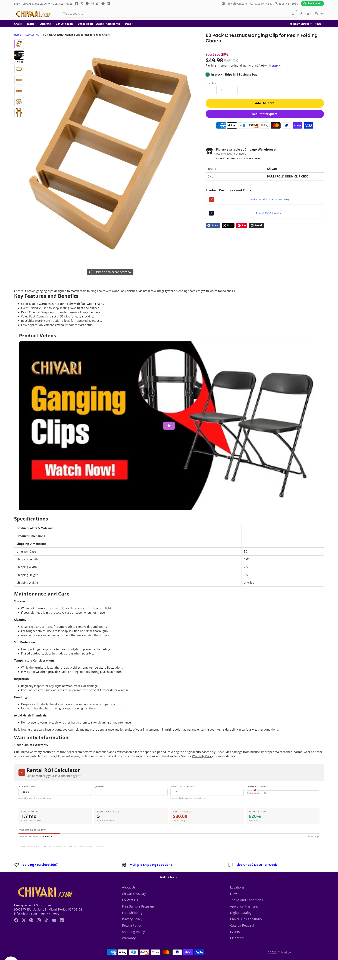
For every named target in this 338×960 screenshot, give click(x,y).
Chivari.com (290, 952)
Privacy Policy (132, 919)
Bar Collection (64, 23)
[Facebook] (76, 3)
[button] (11, 949)
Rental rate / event (182, 786)
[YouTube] (103, 3)
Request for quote (264, 114)
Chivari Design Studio (246, 919)
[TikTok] (97, 3)
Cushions (45, 23)
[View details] (44, 892)
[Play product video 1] (169, 425)
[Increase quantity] (232, 90)
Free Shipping (132, 913)
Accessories (113, 23)
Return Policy (132, 925)
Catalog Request (242, 925)
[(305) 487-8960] (286, 4)
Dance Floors (85, 23)
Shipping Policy (133, 932)
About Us (129, 887)
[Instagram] (92, 3)
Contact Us (130, 900)
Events (235, 932)
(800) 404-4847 (263, 3)
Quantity (211, 83)
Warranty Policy (202, 756)
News (317, 23)
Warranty (129, 938)
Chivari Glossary (134, 894)
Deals (128, 23)
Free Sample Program (138, 906)
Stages (100, 23)
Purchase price (27, 786)
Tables (31, 23)
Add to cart (265, 103)
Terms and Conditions (246, 900)
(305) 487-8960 (49, 914)
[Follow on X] (81, 3)
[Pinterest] (87, 3)
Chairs (18, 23)
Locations (237, 887)
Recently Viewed (299, 23)
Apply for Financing (244, 906)
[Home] (33, 13)
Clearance (237, 938)
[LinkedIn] (108, 3)
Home (17, 34)
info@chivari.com (236, 3)
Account (305, 13)
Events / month (257, 786)
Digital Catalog (241, 913)
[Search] (293, 13)
